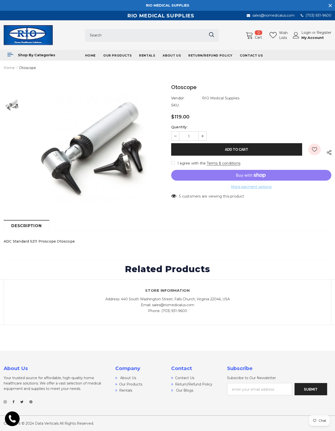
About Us (127, 378)
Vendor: (177, 98)
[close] (330, 5)
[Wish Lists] (314, 149)
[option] (95, 145)
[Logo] (41, 35)
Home (9, 68)
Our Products (130, 384)
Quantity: (179, 127)
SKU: (175, 105)
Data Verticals (47, 423)
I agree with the (192, 163)
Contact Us (184, 378)
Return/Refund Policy (193, 384)
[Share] (328, 152)
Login (306, 32)
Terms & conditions (223, 163)
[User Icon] (296, 35)
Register (324, 32)
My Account (312, 37)
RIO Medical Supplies (220, 98)
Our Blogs (184, 390)
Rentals (125, 390)
